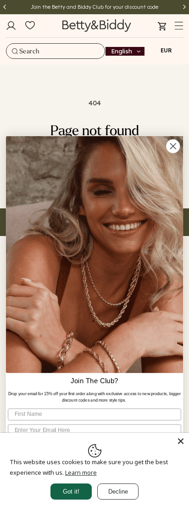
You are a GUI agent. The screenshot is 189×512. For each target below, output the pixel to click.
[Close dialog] (173, 146)
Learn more (81, 472)
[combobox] (55, 51)
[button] (178, 25)
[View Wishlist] (30, 26)
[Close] (180, 441)
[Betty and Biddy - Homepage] (96, 25)
